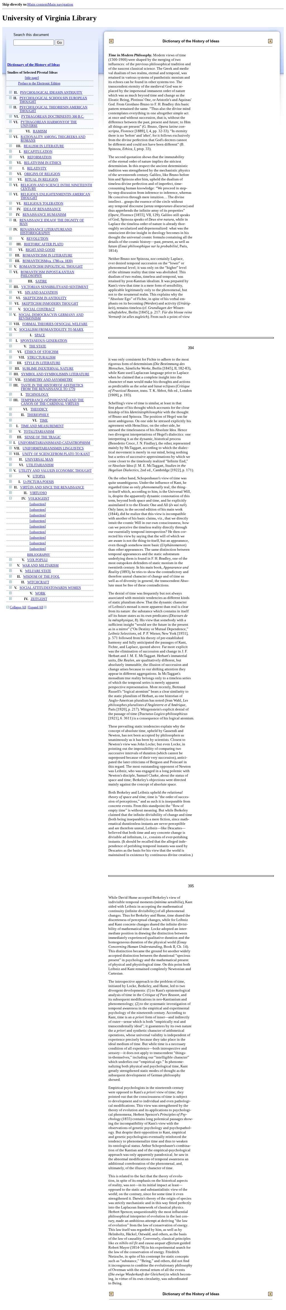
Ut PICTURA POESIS (38, 482)
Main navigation (60, 4)
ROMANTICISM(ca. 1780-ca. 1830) (48, 261)
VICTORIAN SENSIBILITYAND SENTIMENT (54, 287)
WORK (40, 593)
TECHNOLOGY (37, 395)
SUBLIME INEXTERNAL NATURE (47, 369)
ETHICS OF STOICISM (41, 352)
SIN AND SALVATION (41, 292)
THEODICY (39, 409)
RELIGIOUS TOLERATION (43, 204)
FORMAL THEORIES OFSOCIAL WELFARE (54, 324)
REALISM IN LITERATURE (44, 146)
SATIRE (41, 281)
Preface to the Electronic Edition (39, 83)
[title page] (32, 78)
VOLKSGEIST (38, 499)
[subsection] (38, 504)
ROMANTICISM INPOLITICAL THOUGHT (51, 267)
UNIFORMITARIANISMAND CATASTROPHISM (54, 443)
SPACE (40, 335)
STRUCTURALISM (41, 357)
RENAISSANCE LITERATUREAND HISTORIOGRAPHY (46, 231)
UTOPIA (39, 476)
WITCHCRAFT (38, 582)
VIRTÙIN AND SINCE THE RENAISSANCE (52, 487)
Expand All (35, 607)
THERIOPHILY (38, 415)
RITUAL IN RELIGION (41, 180)
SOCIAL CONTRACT (39, 309)
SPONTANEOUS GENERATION (43, 341)
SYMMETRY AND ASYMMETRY (48, 380)
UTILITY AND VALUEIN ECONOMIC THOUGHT (55, 471)
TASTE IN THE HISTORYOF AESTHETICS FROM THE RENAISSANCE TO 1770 (52, 387)
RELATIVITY (37, 168)
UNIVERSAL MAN (39, 459)
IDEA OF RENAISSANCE (42, 209)
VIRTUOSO (38, 493)
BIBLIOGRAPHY (38, 554)
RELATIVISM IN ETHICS (42, 163)
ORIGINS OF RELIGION (42, 174)
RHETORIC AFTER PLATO (43, 244)
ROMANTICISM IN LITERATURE (47, 255)
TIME (44, 420)
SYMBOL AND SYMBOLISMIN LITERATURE (55, 374)
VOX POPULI (37, 560)
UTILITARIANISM (40, 465)
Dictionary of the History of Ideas (33, 65)
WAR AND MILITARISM (40, 565)
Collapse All (18, 607)
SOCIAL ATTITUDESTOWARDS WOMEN (50, 588)
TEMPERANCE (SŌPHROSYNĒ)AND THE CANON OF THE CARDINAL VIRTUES (52, 402)
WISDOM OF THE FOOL (41, 577)
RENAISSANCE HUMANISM (44, 215)
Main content (37, 4)
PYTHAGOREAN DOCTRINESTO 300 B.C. (52, 117)
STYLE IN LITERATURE (42, 363)
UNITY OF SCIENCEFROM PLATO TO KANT (56, 454)
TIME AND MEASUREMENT (42, 426)
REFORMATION (39, 157)
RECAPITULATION (38, 152)
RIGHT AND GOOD (40, 250)
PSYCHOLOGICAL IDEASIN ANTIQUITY (51, 93)
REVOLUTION (37, 239)
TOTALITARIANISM (39, 432)
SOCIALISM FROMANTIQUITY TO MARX (51, 330)
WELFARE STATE (38, 571)
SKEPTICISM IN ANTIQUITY (45, 298)
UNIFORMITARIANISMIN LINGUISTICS (53, 448)
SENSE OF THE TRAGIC (43, 437)
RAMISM (40, 131)
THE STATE (37, 346)
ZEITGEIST (39, 599)
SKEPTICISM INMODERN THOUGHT (50, 304)
